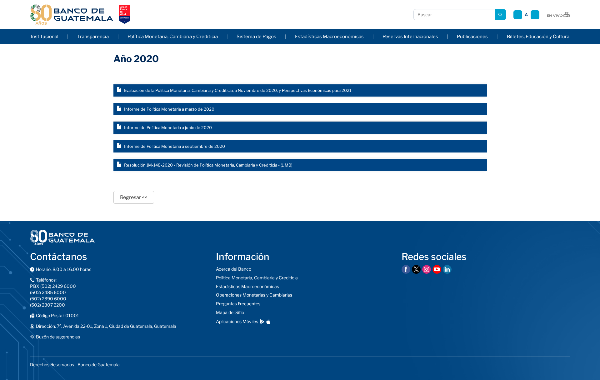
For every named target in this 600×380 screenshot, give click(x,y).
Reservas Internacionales (410, 36)
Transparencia (93, 36)
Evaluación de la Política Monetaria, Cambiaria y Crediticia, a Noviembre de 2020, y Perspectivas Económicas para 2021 (237, 90)
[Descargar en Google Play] (262, 321)
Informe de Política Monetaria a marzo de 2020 (169, 109)
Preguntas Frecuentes (238, 303)
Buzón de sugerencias (58, 336)
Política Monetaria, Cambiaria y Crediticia (173, 36)
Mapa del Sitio (230, 312)
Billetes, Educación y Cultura (538, 36)
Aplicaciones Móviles (237, 321)
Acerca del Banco (233, 269)
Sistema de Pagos (256, 36)
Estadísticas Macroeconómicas (329, 36)
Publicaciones (472, 36)
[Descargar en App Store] (268, 321)
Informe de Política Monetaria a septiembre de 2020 (174, 146)
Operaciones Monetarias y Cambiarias (254, 295)
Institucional (44, 36)
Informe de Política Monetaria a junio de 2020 (168, 127)
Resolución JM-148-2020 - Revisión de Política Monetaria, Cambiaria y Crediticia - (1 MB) (208, 165)
